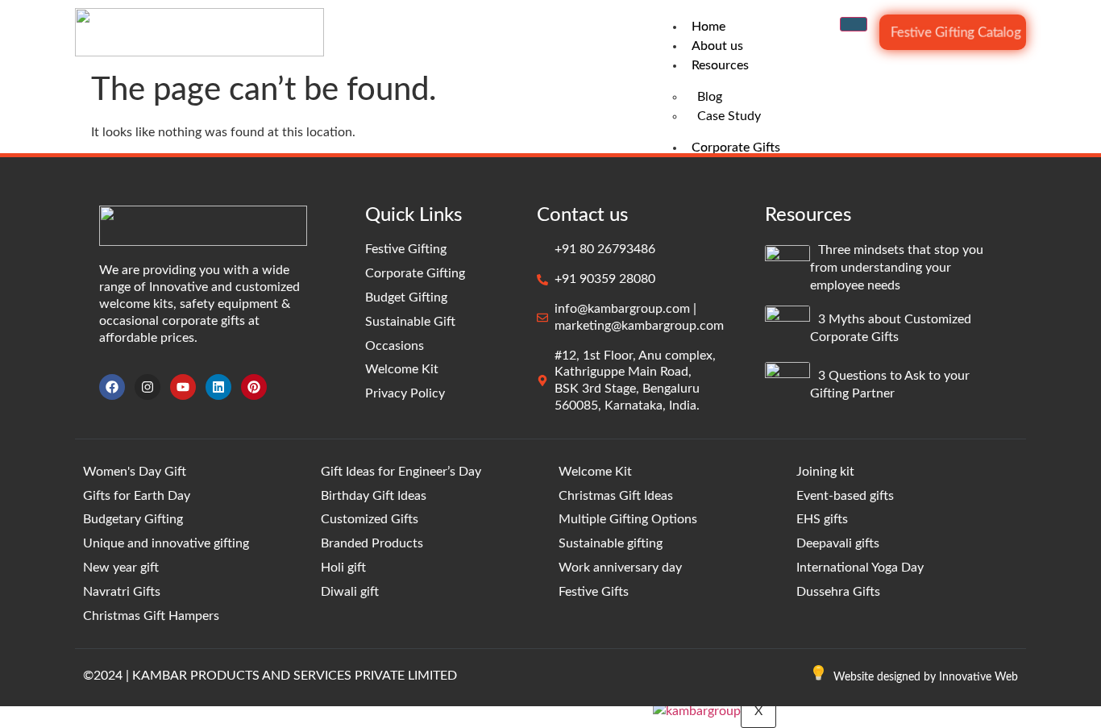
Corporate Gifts (736, 147)
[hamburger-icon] (853, 24)
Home (708, 26)
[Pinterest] (254, 387)
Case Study (729, 116)
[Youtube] (183, 387)
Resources (720, 65)
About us (717, 46)
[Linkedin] (218, 387)
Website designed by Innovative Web (925, 677)
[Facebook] (112, 387)
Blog (709, 96)
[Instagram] (147, 387)
